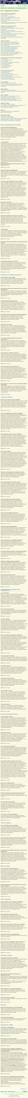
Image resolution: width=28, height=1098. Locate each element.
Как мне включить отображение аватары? (8, 34)
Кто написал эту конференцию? (6, 116)
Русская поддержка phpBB (14, 1095)
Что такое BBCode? (4, 58)
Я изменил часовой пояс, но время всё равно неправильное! (12, 31)
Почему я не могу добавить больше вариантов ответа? (11, 46)
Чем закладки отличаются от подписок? (8, 104)
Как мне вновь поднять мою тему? (7, 55)
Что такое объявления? (5, 64)
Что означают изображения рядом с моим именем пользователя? (13, 33)
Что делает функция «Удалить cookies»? (8, 23)
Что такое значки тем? (5, 67)
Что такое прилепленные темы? (6, 65)
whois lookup (3, 1055)
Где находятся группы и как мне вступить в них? (10, 74)
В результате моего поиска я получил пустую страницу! (11, 98)
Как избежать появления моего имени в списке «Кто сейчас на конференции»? (12, 29)
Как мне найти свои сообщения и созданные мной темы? (11, 100)
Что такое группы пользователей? (7, 73)
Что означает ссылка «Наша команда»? (8, 79)
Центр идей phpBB (16, 1042)
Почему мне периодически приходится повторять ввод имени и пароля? (14, 22)
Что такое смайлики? (4, 61)
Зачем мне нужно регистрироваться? (7, 14)
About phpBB (16, 1033)
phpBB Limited (12, 1029)
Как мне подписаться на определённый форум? (9, 106)
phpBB (14, 332)
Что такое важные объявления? (6, 63)
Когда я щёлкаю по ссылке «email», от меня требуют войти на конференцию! (12, 38)
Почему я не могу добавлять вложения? (8, 49)
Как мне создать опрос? (5, 45)
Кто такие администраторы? (6, 71)
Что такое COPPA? (4, 15)
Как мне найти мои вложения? (6, 112)
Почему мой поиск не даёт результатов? (8, 97)
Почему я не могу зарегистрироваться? (8, 16)
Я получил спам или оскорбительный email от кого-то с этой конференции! (12, 86)
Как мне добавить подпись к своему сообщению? (10, 44)
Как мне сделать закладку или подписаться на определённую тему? (13, 105)
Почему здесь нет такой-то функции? (7, 117)
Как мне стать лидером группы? (6, 75)
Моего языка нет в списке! (5, 32)
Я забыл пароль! (4, 21)
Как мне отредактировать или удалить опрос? (9, 47)
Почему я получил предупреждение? (7, 50)
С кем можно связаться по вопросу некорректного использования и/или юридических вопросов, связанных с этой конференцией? (14, 119)
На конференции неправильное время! (8, 30)
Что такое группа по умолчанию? (7, 78)
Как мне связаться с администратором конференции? (11, 120)
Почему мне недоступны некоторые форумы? (9, 48)
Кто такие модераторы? (5, 72)
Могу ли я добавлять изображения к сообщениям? (10, 62)
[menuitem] (3, 6)
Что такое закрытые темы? (6, 66)
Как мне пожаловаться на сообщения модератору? (10, 51)
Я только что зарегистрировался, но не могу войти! (10, 17)
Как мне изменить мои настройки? (7, 27)
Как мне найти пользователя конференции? (9, 99)
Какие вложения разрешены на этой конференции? (10, 111)
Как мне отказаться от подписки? (7, 107)
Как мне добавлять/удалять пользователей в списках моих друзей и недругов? (13, 92)
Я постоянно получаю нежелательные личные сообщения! (11, 84)
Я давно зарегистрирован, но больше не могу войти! (10, 20)
